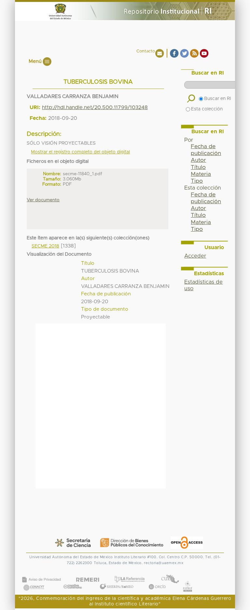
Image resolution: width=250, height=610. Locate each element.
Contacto (145, 51)
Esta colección (207, 109)
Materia (201, 174)
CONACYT (34, 581)
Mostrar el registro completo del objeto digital (80, 152)
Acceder (195, 256)
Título (198, 167)
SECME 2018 (45, 246)
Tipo (197, 181)
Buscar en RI (217, 98)
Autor (198, 160)
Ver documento (43, 200)
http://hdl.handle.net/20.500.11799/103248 (95, 107)
